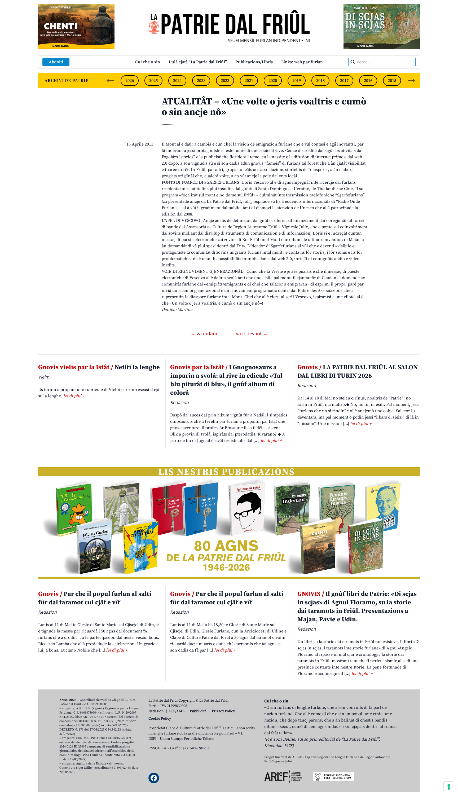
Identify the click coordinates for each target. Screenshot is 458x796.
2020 (272, 80)
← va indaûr (205, 333)
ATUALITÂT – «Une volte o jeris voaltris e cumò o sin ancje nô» (264, 107)
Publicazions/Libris (254, 62)
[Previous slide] (110, 80)
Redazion (156, 711)
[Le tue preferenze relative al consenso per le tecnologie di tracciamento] (449, 787)
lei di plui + (74, 396)
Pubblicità (198, 711)
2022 (225, 80)
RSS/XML (176, 711)
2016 (368, 80)
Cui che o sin (147, 62)
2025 (153, 80)
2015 (392, 80)
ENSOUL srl (158, 748)
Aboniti (56, 62)
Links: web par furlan (302, 62)
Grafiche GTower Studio (190, 748)
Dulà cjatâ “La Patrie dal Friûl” (198, 62)
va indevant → (252, 333)
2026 (129, 80)
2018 (320, 80)
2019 (296, 80)
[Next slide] (411, 80)
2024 (177, 80)
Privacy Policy (223, 711)
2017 (344, 80)
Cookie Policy (159, 718)
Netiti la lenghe (99, 367)
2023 (201, 80)
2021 (249, 80)
